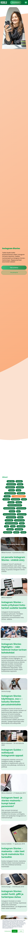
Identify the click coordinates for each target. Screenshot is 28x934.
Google (18, 490)
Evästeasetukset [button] (8, 931)
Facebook (11, 490)
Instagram (7, 496)
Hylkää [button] (21, 931)
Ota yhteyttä (15, 2)
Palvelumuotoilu (21, 508)
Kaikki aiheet (11, 481)
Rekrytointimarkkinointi (9, 514)
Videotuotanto (7, 532)
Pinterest (12, 511)
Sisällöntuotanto (11, 517)
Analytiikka (19, 481)
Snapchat (20, 517)
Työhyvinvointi (21, 526)
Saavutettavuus (22, 514)
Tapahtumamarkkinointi (11, 523)
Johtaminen (6, 499)
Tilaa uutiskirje (14, 267)
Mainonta (18, 502)
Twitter (13, 526)
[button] (25, 2)
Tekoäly (22, 523)
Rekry (18, 511)
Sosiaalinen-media (19, 520)
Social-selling (9, 520)
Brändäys (20, 484)
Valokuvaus (10, 529)
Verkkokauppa (19, 529)
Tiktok (6, 526)
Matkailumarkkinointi (9, 508)
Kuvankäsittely (15, 499)
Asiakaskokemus (11, 484)
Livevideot (11, 502)
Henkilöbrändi (21, 493)
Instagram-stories (18, 496)
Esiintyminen (20, 487)
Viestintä (16, 532)
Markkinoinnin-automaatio (14, 505)
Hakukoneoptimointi (10, 493)
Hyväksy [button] (14, 931)
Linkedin (24, 499)
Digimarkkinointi (10, 487)
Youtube (23, 532)
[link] (4, 2)
